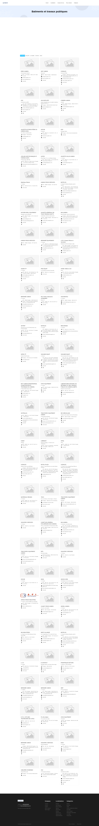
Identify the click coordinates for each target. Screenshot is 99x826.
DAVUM (43, 129)
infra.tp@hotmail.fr (26, 359)
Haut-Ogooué (58, 805)
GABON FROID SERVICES (48, 182)
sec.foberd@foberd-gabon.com (68, 106)
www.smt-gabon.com (46, 78)
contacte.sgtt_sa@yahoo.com (48, 220)
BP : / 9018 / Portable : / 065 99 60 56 (49, 74)
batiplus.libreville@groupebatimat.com (69, 190)
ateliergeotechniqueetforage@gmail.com (30, 164)
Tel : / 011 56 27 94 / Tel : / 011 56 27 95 (30, 185)
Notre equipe (47, 809)
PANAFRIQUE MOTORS (67, 662)
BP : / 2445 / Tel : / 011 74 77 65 (68, 329)
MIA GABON (64, 212)
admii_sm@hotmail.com (27, 606)
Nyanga (57, 811)
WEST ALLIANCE (45, 632)
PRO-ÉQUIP (44, 268)
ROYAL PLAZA (45, 464)
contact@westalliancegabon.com (49, 638)
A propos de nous (61, 2)
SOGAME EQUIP (45, 354)
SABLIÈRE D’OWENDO (27, 770)
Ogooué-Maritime (59, 815)
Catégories (76, 2)
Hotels (68, 806)
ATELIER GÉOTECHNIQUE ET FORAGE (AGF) (29, 157)
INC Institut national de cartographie (47, 297)
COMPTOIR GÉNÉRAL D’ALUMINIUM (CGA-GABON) (48, 523)
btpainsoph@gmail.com (47, 106)
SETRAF (23, 325)
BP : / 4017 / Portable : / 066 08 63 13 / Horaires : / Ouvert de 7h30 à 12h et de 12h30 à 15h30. (70, 527)
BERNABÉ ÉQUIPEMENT (47, 240)
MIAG (42, 579)
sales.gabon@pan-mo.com (67, 668)
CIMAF (22, 440)
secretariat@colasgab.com (67, 162)
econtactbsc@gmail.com (47, 668)
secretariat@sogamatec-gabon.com (69, 302)
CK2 (22, 100)
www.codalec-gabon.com (67, 80)
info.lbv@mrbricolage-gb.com (68, 418)
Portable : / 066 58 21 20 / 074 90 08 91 (50, 500)
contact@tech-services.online (48, 502)
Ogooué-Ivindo (58, 814)
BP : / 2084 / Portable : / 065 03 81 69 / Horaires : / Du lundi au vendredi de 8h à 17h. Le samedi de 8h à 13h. (50, 692)
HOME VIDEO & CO (66, 268)
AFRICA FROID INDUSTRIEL (28, 599)
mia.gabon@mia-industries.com (68, 218)
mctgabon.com (25, 395)
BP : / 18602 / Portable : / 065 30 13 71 (70, 300)
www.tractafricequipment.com (48, 422)
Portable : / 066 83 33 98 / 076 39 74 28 (50, 105)
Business (68, 805)
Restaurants (69, 815)
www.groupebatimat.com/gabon (68, 642)
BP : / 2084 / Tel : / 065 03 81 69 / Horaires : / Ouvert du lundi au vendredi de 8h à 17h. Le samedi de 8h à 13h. (50, 245)
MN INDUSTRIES (25, 632)
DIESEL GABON (65, 606)
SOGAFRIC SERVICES (27, 522)
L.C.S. (22, 662)
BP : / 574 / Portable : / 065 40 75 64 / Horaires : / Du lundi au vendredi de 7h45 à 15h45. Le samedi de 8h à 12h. (30, 692)
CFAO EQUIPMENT (46, 383)
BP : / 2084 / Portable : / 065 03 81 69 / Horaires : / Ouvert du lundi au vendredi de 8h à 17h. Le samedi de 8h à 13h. (30, 301)
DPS (42, 551)
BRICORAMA (64, 325)
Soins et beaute (69, 811)
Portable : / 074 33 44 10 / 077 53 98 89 (30, 357)
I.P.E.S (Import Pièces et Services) (67, 241)
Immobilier (69, 809)
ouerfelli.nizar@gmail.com (47, 530)
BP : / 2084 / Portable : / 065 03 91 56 (69, 416)
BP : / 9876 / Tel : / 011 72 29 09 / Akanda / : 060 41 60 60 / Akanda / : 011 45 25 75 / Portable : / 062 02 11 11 (70, 638)
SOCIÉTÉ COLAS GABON (67, 156)
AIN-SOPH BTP (45, 100)
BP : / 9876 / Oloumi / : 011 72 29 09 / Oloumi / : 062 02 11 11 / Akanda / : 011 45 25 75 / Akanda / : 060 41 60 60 (70, 188)
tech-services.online (46, 504)
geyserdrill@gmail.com (27, 218)
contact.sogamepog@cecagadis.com (69, 362)
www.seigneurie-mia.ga (67, 220)
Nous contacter (69, 2)
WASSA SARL (64, 579)
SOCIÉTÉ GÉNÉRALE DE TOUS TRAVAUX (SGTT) (47, 213)
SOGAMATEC (64, 296)
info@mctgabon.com (26, 393)
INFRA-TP (23, 354)
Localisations (53, 2)
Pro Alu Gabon (44, 717)
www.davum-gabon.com (47, 135)
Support (46, 806)
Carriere (46, 805)
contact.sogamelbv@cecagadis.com (49, 363)
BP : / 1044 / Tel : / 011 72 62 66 (28, 637)
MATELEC (43, 325)
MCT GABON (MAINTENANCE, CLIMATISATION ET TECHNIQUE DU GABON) (29, 385)
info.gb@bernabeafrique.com (48, 247)
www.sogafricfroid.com (47, 748)
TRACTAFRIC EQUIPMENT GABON (48, 413)
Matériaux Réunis (25, 182)
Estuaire (57, 803)
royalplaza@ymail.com (47, 474)
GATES (43, 156)
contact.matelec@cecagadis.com (49, 334)
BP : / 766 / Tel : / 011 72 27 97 (68, 390)
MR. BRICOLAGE (65, 413)
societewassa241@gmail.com (68, 585)
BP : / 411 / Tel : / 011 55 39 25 (48, 746)
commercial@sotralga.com (27, 418)
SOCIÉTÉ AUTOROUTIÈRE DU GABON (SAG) (29, 130)
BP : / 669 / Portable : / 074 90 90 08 (49, 609)
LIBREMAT (44, 440)
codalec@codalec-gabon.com (68, 78)
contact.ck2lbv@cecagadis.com (28, 107)
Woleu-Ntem (58, 809)
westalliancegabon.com (47, 640)
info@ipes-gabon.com (67, 250)
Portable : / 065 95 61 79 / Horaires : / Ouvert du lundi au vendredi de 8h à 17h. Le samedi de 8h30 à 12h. (70, 75)
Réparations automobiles (71, 812)
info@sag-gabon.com (27, 136)
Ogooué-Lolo (58, 812)
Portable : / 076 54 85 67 (27, 134)
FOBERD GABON (65, 100)
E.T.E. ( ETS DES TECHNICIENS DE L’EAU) (27, 717)
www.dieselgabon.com (67, 612)
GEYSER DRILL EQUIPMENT (28, 212)
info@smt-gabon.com (47, 76)
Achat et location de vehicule (72, 808)
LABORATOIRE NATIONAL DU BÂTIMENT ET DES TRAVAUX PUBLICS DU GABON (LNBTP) (69, 385)
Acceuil (47, 2)
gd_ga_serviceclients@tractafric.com (69, 504)
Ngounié (57, 808)
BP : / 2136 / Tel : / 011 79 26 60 (28, 525)
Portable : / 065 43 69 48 (47, 666)
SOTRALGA (24, 413)
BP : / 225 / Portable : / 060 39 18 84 (69, 502)
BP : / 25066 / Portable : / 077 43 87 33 (50, 184)
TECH (42, 497)
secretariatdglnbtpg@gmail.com (68, 392)
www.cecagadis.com (26, 109)
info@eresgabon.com (27, 77)
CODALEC (63, 71)
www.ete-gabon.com (26, 724)
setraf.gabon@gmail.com (27, 333)
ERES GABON (24, 71)
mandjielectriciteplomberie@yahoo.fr (69, 694)
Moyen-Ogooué (59, 806)
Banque (68, 803)
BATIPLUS (63, 182)
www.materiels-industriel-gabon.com (49, 588)
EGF (62, 129)
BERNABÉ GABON (26, 296)
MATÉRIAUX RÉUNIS (26, 497)
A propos (46, 803)
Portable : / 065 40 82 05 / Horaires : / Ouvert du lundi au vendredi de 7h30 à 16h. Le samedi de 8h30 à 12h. (30, 469)
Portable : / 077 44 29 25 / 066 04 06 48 (30, 773)
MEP (62, 688)
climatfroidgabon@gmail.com (48, 611)
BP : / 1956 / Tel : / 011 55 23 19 (48, 272)
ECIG (62, 742)
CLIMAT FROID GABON (47, 606)
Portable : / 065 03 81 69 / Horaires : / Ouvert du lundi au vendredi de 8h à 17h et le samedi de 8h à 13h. (30, 747)
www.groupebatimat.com (67, 192)
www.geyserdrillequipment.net (28, 220)
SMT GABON (44, 71)
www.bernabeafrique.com (27, 305)
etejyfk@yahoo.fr (26, 722)
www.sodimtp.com (26, 276)
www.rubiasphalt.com (26, 79)
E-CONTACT (44, 662)
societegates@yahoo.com (47, 162)
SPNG (62, 440)
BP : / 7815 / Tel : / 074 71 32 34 (68, 666)
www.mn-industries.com (27, 638)
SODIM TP (23, 268)
